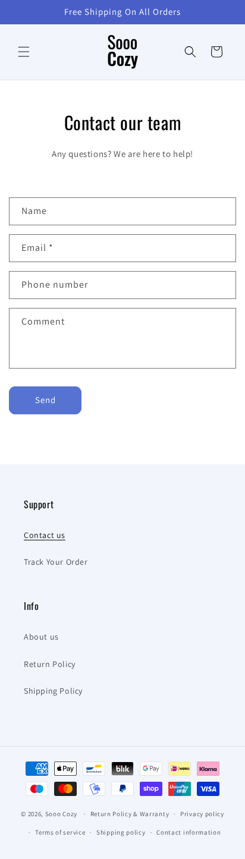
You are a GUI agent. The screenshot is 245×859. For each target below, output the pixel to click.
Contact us (44, 535)
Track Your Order (56, 561)
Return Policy (50, 664)
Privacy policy (202, 814)
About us (41, 636)
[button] (24, 52)
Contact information (188, 832)
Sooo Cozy (61, 814)
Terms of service (60, 832)
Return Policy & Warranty (129, 814)
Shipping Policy (53, 690)
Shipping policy (121, 832)
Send (45, 399)
